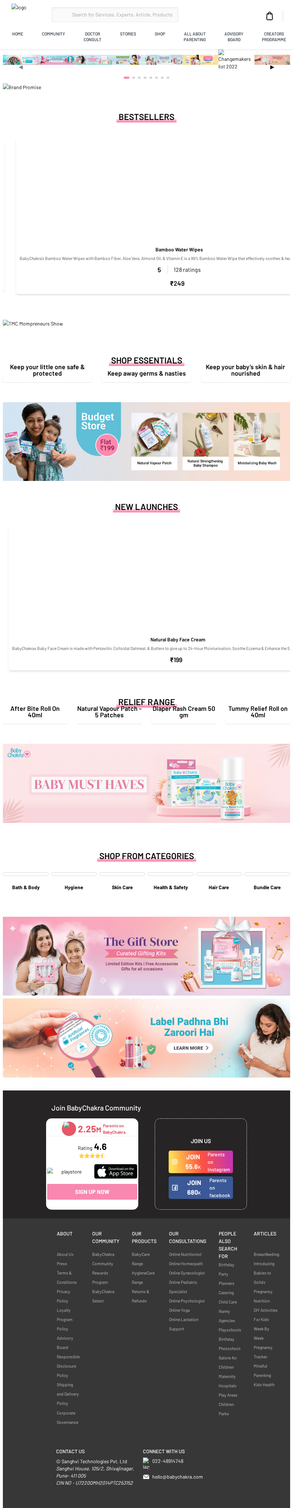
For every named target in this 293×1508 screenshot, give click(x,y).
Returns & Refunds (140, 1296)
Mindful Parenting (262, 1370)
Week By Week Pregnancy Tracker (263, 1342)
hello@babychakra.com (177, 1477)
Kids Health (264, 1384)
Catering (226, 1292)
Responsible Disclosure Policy (68, 1366)
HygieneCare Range (143, 1277)
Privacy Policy (63, 1296)
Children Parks (226, 1409)
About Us (65, 1254)
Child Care (228, 1301)
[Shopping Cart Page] (269, 16)
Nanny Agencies (227, 1316)
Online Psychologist (187, 1300)
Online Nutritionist (185, 1254)
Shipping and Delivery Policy (68, 1394)
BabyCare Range (141, 1259)
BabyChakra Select (103, 1296)
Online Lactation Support (183, 1324)
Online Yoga (179, 1309)
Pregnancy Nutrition (263, 1296)
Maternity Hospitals (228, 1381)
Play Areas (228, 1394)
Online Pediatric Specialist (183, 1287)
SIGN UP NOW (92, 1191)
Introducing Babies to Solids (264, 1273)
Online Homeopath (186, 1263)
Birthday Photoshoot (229, 1343)
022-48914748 (167, 1461)
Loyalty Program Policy (65, 1319)
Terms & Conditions (67, 1277)
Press (62, 1263)
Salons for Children (228, 1362)
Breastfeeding (266, 1254)
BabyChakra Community (103, 1259)
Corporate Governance (67, 1417)
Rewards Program (100, 1277)
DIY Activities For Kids (266, 1314)
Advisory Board (65, 1342)
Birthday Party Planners (226, 1274)
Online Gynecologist (187, 1272)
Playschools (230, 1329)
